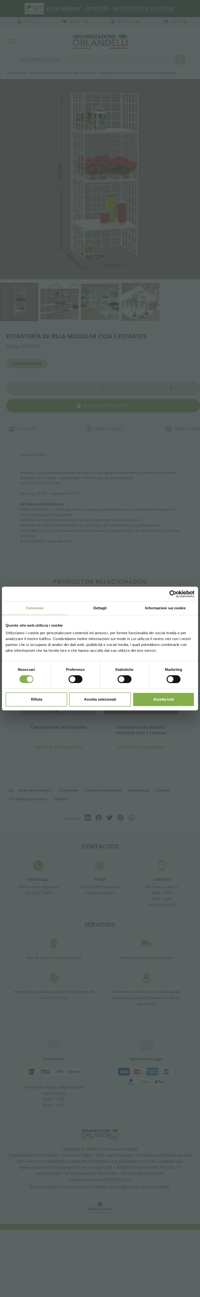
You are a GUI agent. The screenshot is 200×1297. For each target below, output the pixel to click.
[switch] (75, 679)
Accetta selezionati (100, 699)
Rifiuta (36, 699)
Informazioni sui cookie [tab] (165, 608)
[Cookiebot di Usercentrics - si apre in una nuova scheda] (173, 594)
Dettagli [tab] (100, 608)
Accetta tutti (163, 699)
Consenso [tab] (34, 608)
